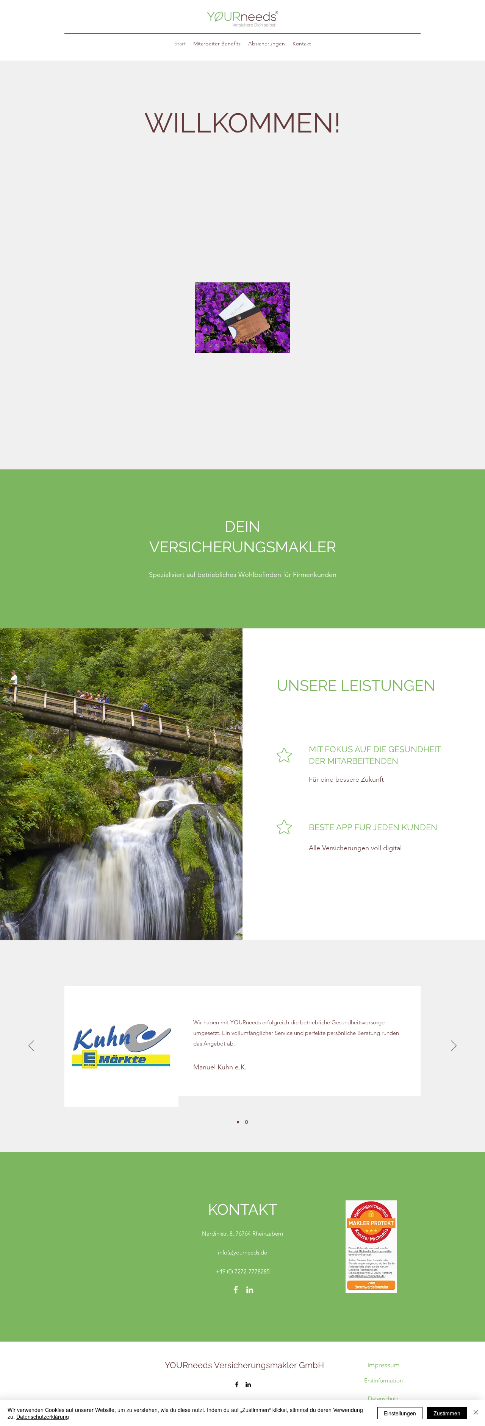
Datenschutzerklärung (42, 1416)
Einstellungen (400, 1413)
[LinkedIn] (250, 1290)
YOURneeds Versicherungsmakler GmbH (244, 1365)
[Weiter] (454, 1046)
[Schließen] (475, 1413)
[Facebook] (236, 1290)
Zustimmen (446, 1413)
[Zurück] (31, 1046)
